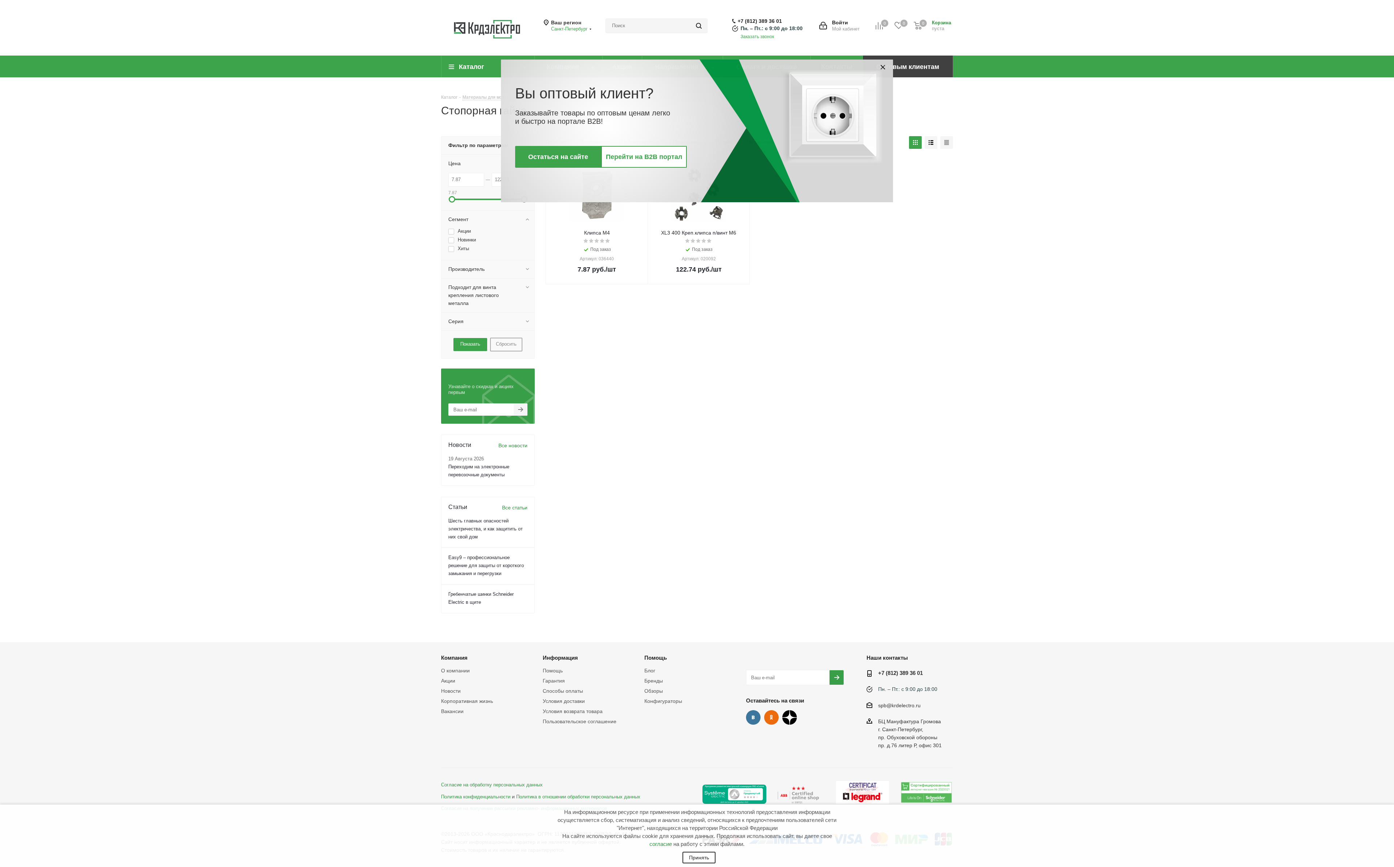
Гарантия (554, 681)
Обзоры (653, 691)
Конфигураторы (663, 701)
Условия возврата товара (573, 711)
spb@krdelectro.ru (899, 705)
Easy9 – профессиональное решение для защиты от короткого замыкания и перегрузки (486, 565)
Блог (649, 670)
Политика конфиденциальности (475, 796)
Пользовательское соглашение (579, 721)
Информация (560, 658)
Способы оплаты (563, 691)
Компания (454, 658)
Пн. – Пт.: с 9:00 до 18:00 (772, 28)
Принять (699, 857)
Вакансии (452, 711)
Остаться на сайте (558, 156)
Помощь (553, 670)
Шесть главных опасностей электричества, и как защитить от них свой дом (485, 529)
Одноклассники (771, 717)
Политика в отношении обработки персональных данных (578, 796)
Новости (451, 691)
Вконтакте (753, 717)
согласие (660, 844)
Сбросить (506, 344)
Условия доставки (564, 701)
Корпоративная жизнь (467, 701)
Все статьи (514, 507)
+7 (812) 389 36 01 (760, 21)
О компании (455, 670)
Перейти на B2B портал (644, 156)
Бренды (653, 681)
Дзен (789, 717)
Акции (448, 681)
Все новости (512, 445)
